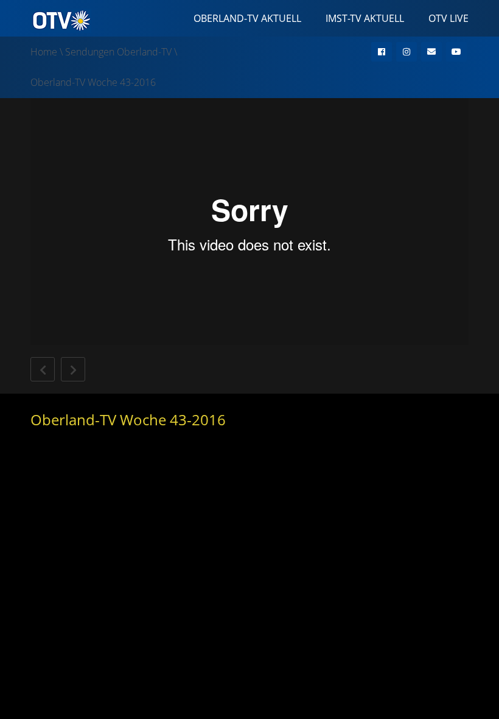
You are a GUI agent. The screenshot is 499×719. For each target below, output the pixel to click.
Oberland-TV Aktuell (247, 18)
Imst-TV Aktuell (365, 18)
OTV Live (448, 18)
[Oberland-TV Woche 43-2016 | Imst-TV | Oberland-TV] (60, 19)
